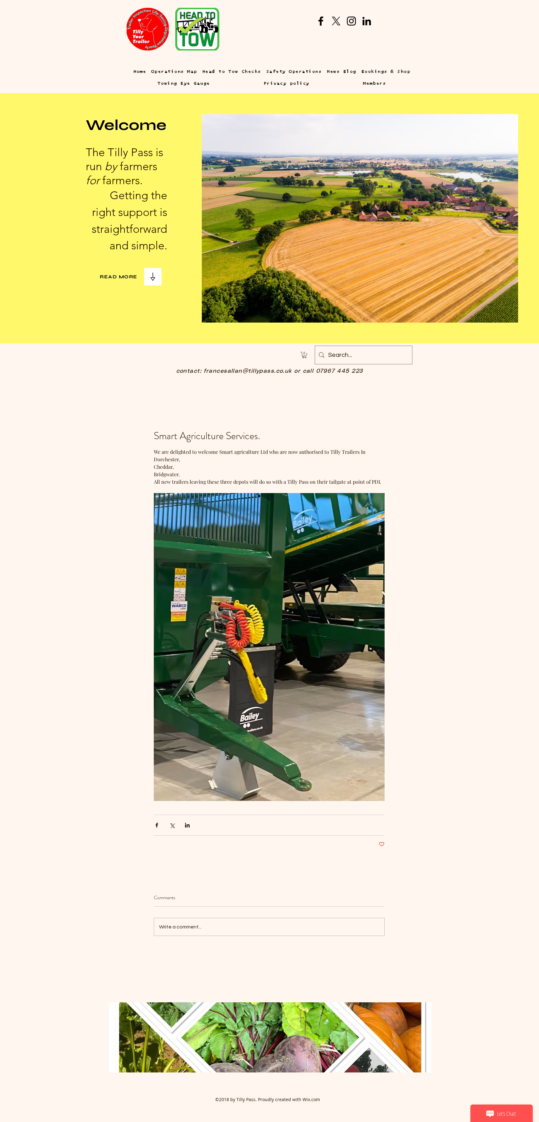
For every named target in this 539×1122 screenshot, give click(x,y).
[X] (336, 21)
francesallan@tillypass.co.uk (248, 371)
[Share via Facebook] (157, 825)
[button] (304, 355)
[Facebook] (321, 21)
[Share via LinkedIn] (187, 825)
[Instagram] (351, 21)
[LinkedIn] (367, 21)
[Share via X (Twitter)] (172, 825)
